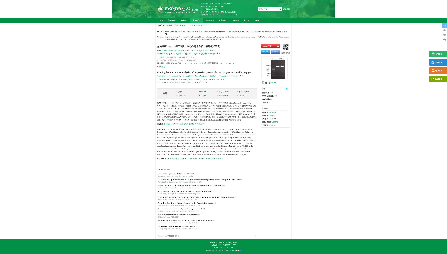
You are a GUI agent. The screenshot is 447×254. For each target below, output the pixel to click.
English (256, 20)
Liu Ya (212, 76)
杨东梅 (188, 54)
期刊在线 (196, 20)
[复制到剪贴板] (166, 34)
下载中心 (235, 20)
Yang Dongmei (200, 76)
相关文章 (182, 95)
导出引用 (275, 52)
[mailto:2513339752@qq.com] (166, 53)
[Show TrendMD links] (255, 236)
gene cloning (193, 158)
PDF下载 (266, 46)
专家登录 (438, 71)
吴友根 (204, 54)
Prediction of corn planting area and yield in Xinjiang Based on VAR (180, 209)
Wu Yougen (223, 76)
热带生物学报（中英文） (177, 25)
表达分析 (202, 124)
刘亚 (196, 54)
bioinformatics (204, 158)
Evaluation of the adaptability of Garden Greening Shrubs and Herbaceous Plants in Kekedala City (191, 185)
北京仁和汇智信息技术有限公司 (221, 250)
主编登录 (438, 62)
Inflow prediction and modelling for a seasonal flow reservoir (178, 215)
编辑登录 (438, 79)
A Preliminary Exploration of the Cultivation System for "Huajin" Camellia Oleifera (185, 191)
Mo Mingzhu (186, 76)
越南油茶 (167, 124)
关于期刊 (171, 20)
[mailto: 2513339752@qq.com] (169, 75)
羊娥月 (160, 54)
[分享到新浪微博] (444, 35)
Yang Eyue (161, 76)
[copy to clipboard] (221, 39)
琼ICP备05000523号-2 (226, 247)
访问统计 (242, 95)
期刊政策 (209, 20)
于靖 (212, 54)
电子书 (246, 20)
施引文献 (202, 95)
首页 (161, 20)
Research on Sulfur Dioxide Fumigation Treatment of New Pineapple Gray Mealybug (186, 203)
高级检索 (286, 9)
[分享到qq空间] (444, 30)
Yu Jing (234, 76)
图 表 (224, 92)
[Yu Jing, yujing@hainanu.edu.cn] (240, 75)
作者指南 (222, 20)
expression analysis (217, 158)
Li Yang (175, 76)
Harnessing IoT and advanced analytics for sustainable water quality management (185, 220)
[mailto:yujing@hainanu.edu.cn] (219, 53)
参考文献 (244, 92)
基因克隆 (183, 124)
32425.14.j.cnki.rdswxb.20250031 (205, 51)
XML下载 (265, 52)
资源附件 (223, 95)
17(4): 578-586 (201, 25)
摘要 (180, 92)
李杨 (170, 54)
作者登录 (438, 54)
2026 (191, 25)
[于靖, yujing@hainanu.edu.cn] (217, 53)
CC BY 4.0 (229, 245)
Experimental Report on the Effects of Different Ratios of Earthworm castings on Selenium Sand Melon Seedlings (196, 197)
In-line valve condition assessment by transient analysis (177, 226)
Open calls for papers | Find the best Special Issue (175, 174)
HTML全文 (203, 92)
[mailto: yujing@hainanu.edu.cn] (243, 75)
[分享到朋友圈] (444, 39)
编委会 (183, 20)
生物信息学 (193, 124)
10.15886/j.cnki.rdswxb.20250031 (276, 31)
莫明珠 (178, 54)
